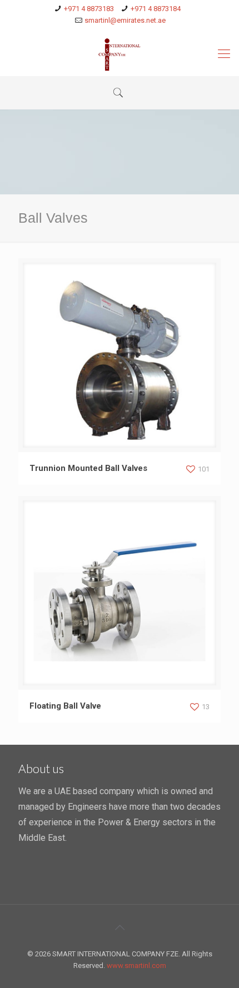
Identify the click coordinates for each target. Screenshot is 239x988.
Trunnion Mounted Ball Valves (88, 468)
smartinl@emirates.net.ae (125, 20)
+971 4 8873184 (156, 8)
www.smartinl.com (136, 965)
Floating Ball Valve (65, 706)
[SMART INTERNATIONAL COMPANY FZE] (119, 54)
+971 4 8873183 (89, 8)
